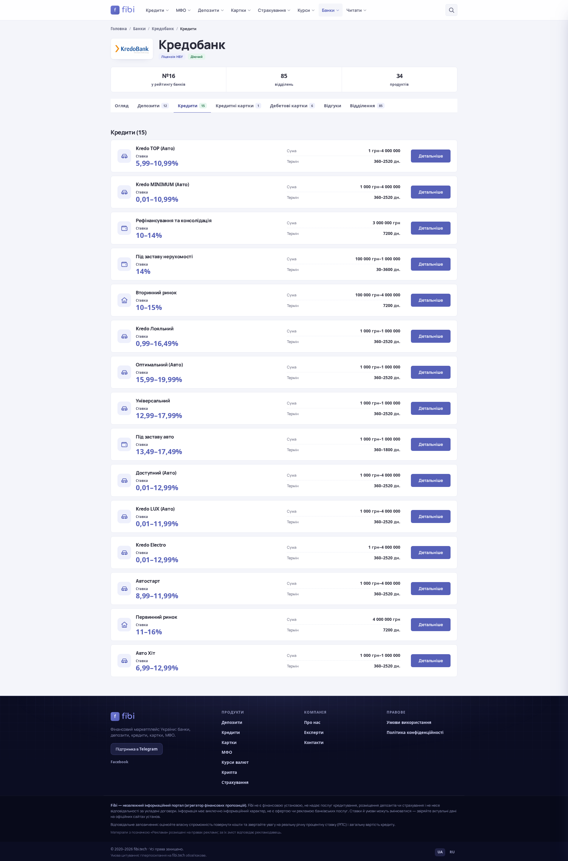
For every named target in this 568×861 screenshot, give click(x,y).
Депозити (208, 10)
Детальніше (431, 156)
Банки (328, 10)
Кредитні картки (237, 105)
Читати (354, 10)
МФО (181, 10)
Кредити (155, 10)
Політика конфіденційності (415, 732)
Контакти (314, 742)
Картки (238, 10)
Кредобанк (163, 28)
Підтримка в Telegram (137, 749)
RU (452, 851)
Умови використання (409, 722)
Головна (119, 28)
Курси (304, 10)
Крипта (229, 772)
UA (440, 851)
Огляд (122, 105)
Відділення (366, 105)
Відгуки (332, 105)
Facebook (119, 761)
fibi (124, 9)
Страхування (272, 10)
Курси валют (235, 762)
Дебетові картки (291, 105)
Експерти (314, 732)
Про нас (312, 722)
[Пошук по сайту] (451, 10)
